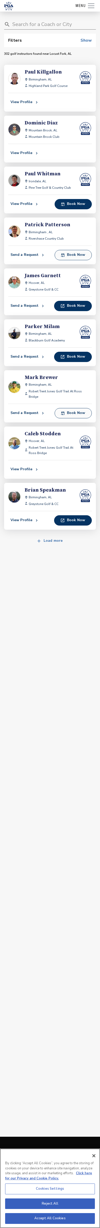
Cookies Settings (50, 1188)
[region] (50, 1188)
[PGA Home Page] (8, 6)
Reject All (50, 1203)
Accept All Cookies (49, 1218)
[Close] (93, 1155)
